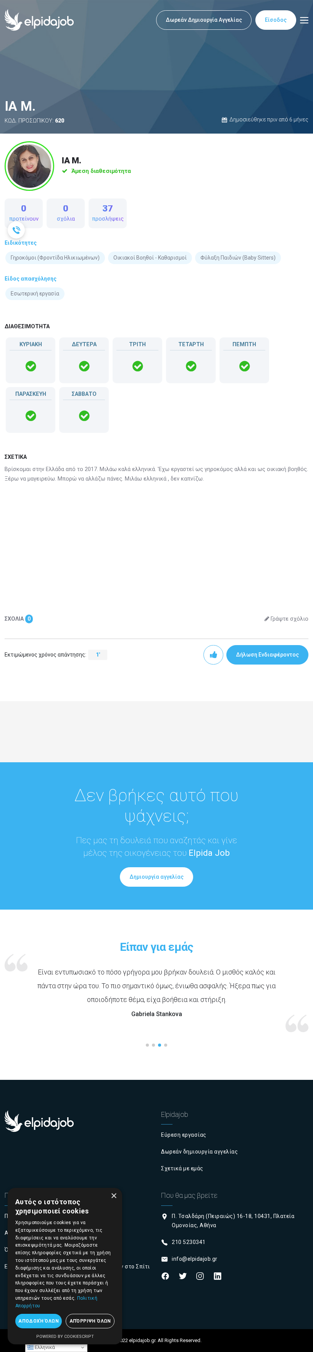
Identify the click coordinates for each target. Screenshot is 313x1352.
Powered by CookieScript (65, 1336)
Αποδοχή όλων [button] (38, 1321)
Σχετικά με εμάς (182, 1168)
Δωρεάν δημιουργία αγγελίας (199, 1152)
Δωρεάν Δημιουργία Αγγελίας (204, 20)
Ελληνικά (44, 1347)
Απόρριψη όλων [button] (90, 1321)
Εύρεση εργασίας (184, 1135)
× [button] (113, 1196)
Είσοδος (276, 20)
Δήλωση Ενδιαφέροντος (267, 655)
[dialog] (65, 1266)
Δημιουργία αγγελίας (156, 877)
